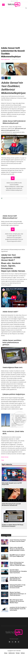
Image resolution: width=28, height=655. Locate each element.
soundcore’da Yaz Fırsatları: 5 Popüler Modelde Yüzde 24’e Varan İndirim (18, 609)
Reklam (23, 653)
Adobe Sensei (4, 457)
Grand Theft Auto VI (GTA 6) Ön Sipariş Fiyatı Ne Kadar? (17, 540)
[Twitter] (12, 642)
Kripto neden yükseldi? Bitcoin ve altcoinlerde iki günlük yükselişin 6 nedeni (17, 549)
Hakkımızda (12, 653)
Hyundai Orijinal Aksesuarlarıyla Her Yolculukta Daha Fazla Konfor (18, 571)
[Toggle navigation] (3, 5)
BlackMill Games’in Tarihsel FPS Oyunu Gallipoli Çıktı (17, 555)
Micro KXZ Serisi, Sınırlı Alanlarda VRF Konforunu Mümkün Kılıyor (17, 601)
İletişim (18, 653)
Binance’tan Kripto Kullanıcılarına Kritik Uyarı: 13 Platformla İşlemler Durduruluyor (18, 594)
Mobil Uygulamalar (5, 59)
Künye (5, 653)
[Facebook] (9, 642)
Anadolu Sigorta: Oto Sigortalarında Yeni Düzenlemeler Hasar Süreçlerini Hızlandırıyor (16, 579)
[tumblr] (18, 642)
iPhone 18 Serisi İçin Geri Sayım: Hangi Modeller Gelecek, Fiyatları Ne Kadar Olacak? (17, 564)
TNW (2, 460)
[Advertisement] (14, 27)
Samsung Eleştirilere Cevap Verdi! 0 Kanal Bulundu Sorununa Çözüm (17, 586)
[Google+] (15, 642)
